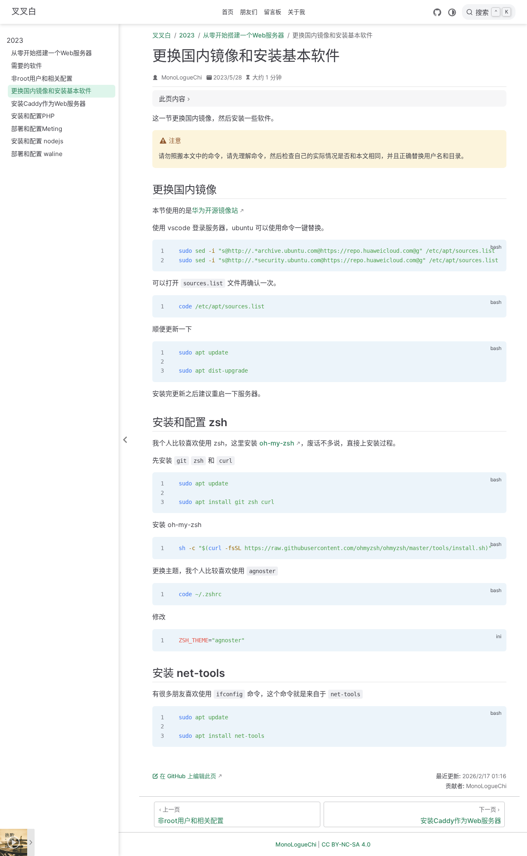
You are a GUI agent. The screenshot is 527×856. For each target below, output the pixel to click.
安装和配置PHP (33, 116)
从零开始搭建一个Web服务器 (51, 53)
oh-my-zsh (276, 443)
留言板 (272, 11)
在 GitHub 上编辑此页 (188, 775)
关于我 (296, 11)
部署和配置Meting (36, 129)
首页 (227, 11)
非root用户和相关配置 (41, 78)
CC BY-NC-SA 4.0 (346, 844)
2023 (15, 40)
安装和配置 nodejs (37, 141)
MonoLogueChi (181, 77)
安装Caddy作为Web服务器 (48, 103)
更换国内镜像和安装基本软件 (51, 91)
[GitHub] (437, 12)
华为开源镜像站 (215, 210)
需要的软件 (26, 66)
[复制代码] (495, 251)
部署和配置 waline (37, 154)
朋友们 (248, 11)
